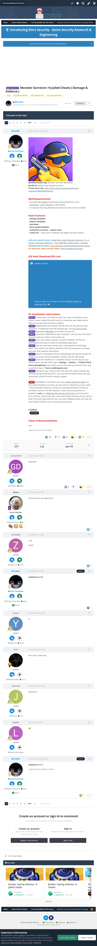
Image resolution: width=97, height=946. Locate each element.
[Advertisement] (48, 65)
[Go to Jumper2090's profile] (16, 466)
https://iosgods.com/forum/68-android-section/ (70, 246)
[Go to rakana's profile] (16, 503)
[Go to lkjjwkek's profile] (16, 733)
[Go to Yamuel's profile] (16, 624)
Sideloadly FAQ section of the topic (60, 393)
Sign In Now (67, 840)
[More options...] (89, 131)
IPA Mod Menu (13, 88)
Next (30, 123)
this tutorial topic (79, 328)
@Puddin (34, 413)
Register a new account (29, 840)
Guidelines (37, 943)
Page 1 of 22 (45, 123)
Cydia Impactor (46, 205)
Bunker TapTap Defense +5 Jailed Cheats (22, 886)
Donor (17, 165)
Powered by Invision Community (48, 925)
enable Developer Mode (75, 382)
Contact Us (72, 922)
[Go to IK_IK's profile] (90, 893)
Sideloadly (34, 205)
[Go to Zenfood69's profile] (16, 545)
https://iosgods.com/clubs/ (71, 248)
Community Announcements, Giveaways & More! (48, 44)
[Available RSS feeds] (92, 909)
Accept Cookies (68, 937)
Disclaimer (61, 922)
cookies (21, 935)
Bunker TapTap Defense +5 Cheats (62, 886)
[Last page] (35, 122)
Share (68, 103)
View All (48, 901)
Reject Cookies (87, 937)
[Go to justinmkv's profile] (16, 697)
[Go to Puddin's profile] (8, 103)
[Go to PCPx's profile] (16, 660)
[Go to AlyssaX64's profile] (10, 893)
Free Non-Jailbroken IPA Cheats (44, 105)
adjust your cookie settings (11, 943)
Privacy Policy (49, 922)
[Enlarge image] (50, 159)
